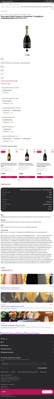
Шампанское (4, 345)
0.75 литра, (12, 170)
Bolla (2, 59)
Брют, (23, 169)
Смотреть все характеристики (9, 80)
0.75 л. (2, 78)
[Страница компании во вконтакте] (2, 368)
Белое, (2, 170)
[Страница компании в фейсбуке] (5, 368)
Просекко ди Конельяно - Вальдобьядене (18, 63)
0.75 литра (49, 201)
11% (2, 74)
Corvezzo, (24, 166)
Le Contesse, (43, 167)
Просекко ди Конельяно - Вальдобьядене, (6, 169)
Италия (2, 167)
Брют (2, 70)
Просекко (49, 197)
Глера (44, 204)
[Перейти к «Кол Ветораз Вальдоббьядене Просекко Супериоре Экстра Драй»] (9, 155)
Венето (26, 189)
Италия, (3, 63)
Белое (2, 66)
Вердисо (49, 204)
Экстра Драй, (7, 170)
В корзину (48, 391)
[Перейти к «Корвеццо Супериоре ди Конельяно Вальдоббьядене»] (27, 155)
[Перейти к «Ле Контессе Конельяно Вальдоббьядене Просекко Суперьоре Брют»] (45, 155)
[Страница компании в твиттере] (7, 368)
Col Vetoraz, (7, 167)
